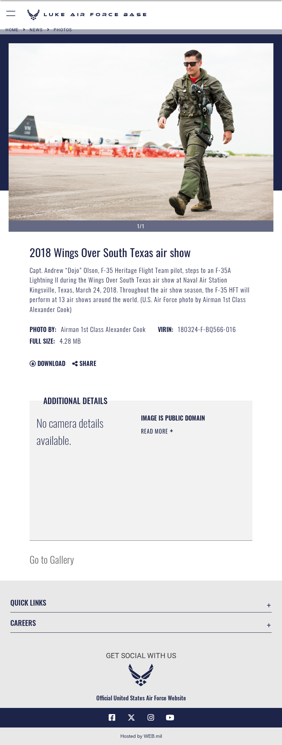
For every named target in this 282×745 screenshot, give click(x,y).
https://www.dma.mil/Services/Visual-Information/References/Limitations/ (183, 518)
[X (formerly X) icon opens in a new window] (131, 717)
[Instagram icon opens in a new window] (150, 717)
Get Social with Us (141, 656)
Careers (23, 622)
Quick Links (28, 602)
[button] (11, 14)
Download (50, 363)
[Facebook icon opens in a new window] (112, 717)
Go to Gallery (52, 559)
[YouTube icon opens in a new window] (170, 717)
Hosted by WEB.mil (141, 736)
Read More (155, 431)
